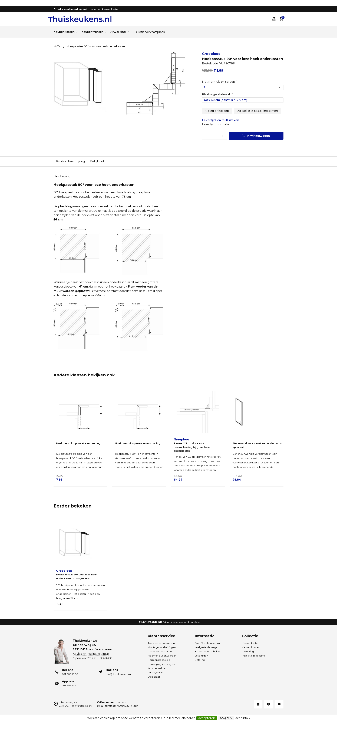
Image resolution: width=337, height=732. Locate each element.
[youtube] (279, 704)
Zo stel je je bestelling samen (257, 111)
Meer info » (242, 718)
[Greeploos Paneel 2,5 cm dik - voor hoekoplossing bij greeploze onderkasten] (198, 412)
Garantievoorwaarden (160, 651)
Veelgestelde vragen (207, 647)
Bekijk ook (97, 161)
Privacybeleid (155, 672)
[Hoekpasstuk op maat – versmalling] (139, 412)
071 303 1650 (69, 685)
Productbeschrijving (70, 161)
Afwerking (118, 32)
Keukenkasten (64, 32)
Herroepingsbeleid (159, 659)
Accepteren (206, 718)
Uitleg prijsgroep (217, 111)
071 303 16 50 (70, 674)
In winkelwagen (258, 135)
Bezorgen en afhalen (207, 651)
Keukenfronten (92, 32)
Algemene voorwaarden (162, 655)
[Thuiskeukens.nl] (79, 19)
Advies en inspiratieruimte (91, 653)
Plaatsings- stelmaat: (217, 94)
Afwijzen (226, 718)
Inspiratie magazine (253, 655)
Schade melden (157, 668)
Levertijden (201, 655)
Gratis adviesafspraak (150, 32)
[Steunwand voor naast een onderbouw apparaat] (256, 412)
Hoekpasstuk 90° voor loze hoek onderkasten (96, 46)
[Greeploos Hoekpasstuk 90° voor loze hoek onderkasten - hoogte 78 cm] (80, 543)
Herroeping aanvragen (161, 664)
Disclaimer (154, 676)
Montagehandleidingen (162, 647)
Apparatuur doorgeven (161, 643)
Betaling (200, 659)
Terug (60, 46)
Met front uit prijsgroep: (219, 81)
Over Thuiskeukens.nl (207, 643)
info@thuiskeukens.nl (118, 674)
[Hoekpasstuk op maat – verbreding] (80, 412)
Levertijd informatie (215, 124)
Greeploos (211, 54)
